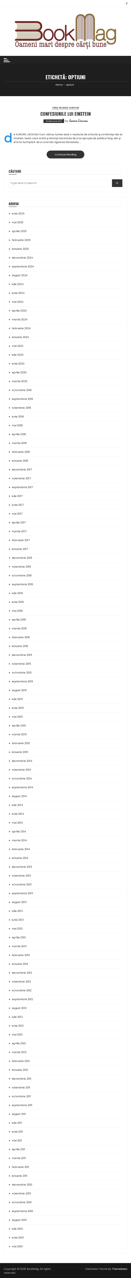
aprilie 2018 (19, 434)
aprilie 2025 (19, 231)
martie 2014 (19, 840)
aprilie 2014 (19, 831)
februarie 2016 (21, 637)
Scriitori (74, 107)
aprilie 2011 (18, 1149)
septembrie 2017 (22, 487)
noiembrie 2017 (21, 478)
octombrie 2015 (22, 672)
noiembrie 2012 (21, 981)
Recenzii (63, 107)
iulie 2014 (17, 805)
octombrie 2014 (22, 778)
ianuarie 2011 (19, 1176)
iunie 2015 (18, 708)
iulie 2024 (18, 284)
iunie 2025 (18, 213)
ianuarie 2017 (20, 549)
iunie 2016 (18, 602)
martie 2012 (19, 1052)
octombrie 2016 (22, 575)
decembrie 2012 (22, 973)
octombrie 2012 (21, 990)
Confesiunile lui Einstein (65, 113)
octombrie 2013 (21, 884)
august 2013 (19, 902)
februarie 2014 (21, 849)
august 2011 (19, 1114)
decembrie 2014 (22, 761)
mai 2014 (17, 823)
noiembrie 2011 (21, 1087)
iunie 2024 (18, 293)
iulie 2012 (17, 1017)
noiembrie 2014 (21, 770)
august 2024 (19, 275)
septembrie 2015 (22, 681)
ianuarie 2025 (20, 249)
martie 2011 (19, 1158)
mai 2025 (17, 222)
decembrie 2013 (22, 867)
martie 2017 (19, 531)
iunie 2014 (18, 814)
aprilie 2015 (19, 725)
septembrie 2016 (22, 584)
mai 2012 (17, 1034)
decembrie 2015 (22, 655)
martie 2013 (19, 946)
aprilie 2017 (19, 522)
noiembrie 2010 (21, 1193)
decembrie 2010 (22, 1185)
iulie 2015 (17, 699)
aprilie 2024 (19, 311)
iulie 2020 (17, 355)
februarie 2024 (21, 328)
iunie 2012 (18, 1026)
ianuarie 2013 (20, 964)
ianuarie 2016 (20, 646)
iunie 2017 (18, 505)
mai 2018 (17, 425)
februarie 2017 (21, 540)
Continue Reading (65, 154)
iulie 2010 (17, 1229)
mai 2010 (17, 1246)
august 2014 (19, 796)
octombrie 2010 (22, 1202)
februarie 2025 (21, 240)
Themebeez (119, 1269)
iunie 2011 (17, 1132)
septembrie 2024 (23, 266)
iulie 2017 (17, 496)
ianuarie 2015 (20, 752)
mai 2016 (17, 611)
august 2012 (19, 1008)
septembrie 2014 (22, 787)
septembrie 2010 (22, 1211)
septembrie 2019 (22, 399)
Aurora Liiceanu (78, 121)
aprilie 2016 (19, 620)
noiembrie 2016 (21, 567)
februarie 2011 (20, 1167)
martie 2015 (19, 734)
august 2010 (19, 1220)
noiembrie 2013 (21, 876)
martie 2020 (19, 381)
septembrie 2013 (22, 893)
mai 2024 (17, 302)
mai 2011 (17, 1140)
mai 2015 (17, 717)
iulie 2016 (17, 593)
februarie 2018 (21, 452)
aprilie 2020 (19, 372)
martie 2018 (19, 443)
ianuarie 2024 (20, 337)
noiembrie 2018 (21, 408)
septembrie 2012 (22, 999)
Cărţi (55, 107)
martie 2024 (19, 319)
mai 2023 (17, 346)
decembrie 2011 (21, 1079)
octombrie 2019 (21, 390)
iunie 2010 (18, 1237)
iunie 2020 (18, 363)
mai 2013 (17, 928)
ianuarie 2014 (20, 858)
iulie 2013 (17, 911)
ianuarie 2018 (20, 461)
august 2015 (19, 690)
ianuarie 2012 (20, 1070)
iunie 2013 (18, 920)
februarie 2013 (21, 955)
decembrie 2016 (22, 558)
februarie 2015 (21, 743)
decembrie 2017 (22, 469)
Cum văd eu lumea (51, 134)
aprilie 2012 (19, 1043)
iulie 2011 (17, 1123)
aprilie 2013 (19, 937)
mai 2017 (17, 514)
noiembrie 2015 (21, 664)
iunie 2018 (18, 416)
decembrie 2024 (22, 258)
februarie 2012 (21, 1061)
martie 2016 (19, 628)
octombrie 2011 (21, 1096)
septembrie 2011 (22, 1105)
